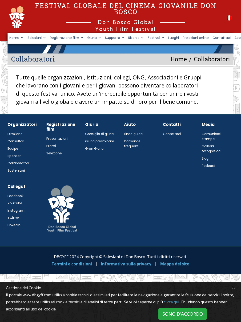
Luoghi (173, 37)
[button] (229, 18)
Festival (154, 37)
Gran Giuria (94, 148)
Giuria (92, 37)
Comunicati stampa (211, 136)
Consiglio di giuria (99, 134)
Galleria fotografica (211, 148)
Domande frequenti (132, 144)
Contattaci (222, 37)
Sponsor (14, 155)
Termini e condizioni (72, 264)
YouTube (15, 203)
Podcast (208, 165)
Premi (51, 146)
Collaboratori (18, 163)
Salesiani (35, 37)
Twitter (13, 217)
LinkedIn (14, 225)
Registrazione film (64, 37)
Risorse (134, 37)
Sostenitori (16, 170)
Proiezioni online (196, 37)
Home (14, 37)
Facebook (16, 196)
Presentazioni (57, 138)
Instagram (16, 210)
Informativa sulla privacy (126, 264)
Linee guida (133, 134)
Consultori (16, 141)
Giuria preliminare (99, 141)
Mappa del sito (174, 264)
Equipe (13, 148)
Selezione (54, 153)
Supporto (112, 37)
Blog (205, 158)
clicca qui (171, 302)
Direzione (15, 134)
